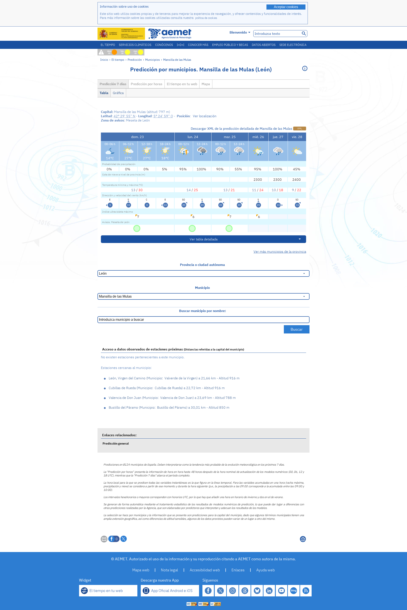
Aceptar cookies (286, 7)
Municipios (152, 60)
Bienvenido (238, 32)
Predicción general (116, 443)
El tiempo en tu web (182, 84)
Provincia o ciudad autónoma (202, 265)
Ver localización (204, 116)
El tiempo (108, 45)
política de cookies (206, 18)
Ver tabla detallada (203, 239)
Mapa (206, 84)
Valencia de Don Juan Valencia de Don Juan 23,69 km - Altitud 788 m (172, 397)
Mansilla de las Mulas (177, 60)
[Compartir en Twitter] (123, 539)
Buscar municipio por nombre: (202, 311)
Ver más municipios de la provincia (280, 251)
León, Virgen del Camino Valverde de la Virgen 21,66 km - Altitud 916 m (174, 378)
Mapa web (140, 570)
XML (299, 128)
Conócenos (164, 45)
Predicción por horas (146, 84)
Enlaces (238, 570)
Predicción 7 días (113, 84)
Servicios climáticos (135, 45)
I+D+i (180, 45)
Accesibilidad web (205, 570)
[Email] (104, 541)
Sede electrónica (293, 45)
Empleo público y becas (230, 45)
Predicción (135, 60)
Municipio (202, 287)
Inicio (104, 60)
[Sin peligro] (136, 228)
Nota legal (169, 570)
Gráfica (118, 93)
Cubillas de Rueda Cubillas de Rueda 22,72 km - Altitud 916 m (167, 388)
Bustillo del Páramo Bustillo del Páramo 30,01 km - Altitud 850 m (169, 407)
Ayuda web (265, 570)
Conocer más (198, 45)
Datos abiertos (264, 45)
